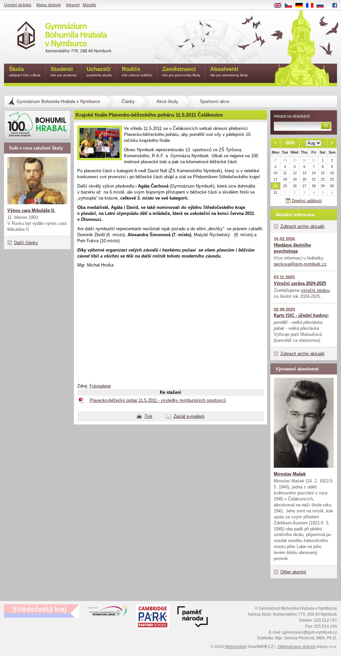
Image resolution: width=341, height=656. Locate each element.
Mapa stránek (48, 5)
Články (128, 101)
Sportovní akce (214, 101)
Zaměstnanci (181, 71)
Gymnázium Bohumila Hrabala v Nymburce (58, 101)
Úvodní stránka (17, 5)
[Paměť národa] (152, 617)
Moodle (89, 5)
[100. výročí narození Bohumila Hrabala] (37, 124)
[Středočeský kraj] (41, 611)
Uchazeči (99, 71)
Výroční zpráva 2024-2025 (300, 283)
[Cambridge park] (192, 617)
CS (291, 6)
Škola (25, 71)
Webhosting (235, 647)
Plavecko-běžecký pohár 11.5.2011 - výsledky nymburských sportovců (158, 400)
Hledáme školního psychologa (292, 248)
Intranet (73, 5)
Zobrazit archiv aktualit (302, 226)
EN (280, 6)
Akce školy (167, 101)
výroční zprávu (315, 290)
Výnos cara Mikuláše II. (31, 210)
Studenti (64, 71)
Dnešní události (307, 200)
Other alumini (293, 571)
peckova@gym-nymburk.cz (300, 264)
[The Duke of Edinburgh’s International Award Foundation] (107, 612)
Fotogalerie (100, 385)
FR (312, 6)
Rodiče (137, 71)
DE (301, 6)
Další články (26, 242)
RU (323, 6)
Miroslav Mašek (290, 473)
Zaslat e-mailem (188, 416)
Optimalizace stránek (296, 647)
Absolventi (229, 71)
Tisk (148, 416)
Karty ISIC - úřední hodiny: (301, 315)
